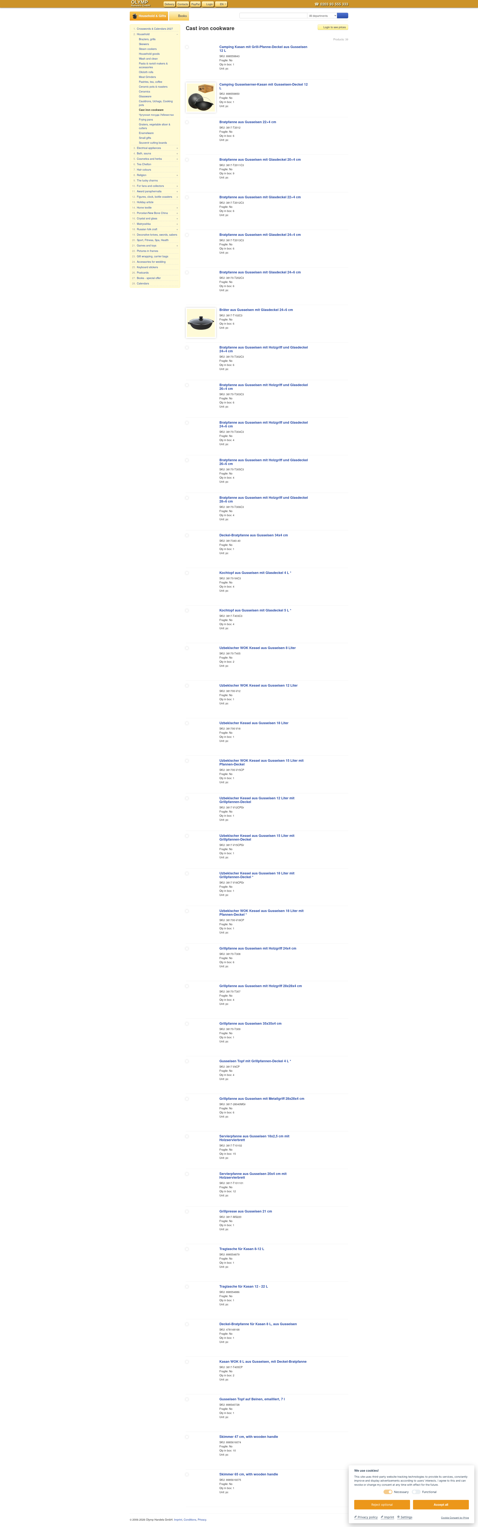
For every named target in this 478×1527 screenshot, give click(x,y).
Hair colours (142, 169)
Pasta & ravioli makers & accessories (153, 65)
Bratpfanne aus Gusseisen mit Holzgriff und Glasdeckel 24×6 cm (263, 424)
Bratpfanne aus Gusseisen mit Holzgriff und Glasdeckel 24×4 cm (263, 349)
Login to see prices (334, 27)
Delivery (169, 4)
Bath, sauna (156, 153)
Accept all (441, 1504)
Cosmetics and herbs (156, 159)
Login (209, 4)
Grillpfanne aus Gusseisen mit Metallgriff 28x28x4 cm (261, 1098)
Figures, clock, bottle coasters (155, 196)
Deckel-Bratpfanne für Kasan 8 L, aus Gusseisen (258, 1323)
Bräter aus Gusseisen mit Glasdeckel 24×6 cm (256, 309)
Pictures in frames (145, 251)
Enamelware (146, 133)
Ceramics (144, 91)
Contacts (183, 4)
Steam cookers (148, 49)
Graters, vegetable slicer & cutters (154, 126)
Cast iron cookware (151, 110)
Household (156, 34)
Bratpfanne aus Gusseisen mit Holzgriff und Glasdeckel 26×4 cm (263, 386)
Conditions (190, 1519)
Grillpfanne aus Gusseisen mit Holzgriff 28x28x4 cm (260, 985)
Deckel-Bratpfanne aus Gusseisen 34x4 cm (253, 535)
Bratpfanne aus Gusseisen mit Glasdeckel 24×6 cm (260, 272)
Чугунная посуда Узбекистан (156, 114)
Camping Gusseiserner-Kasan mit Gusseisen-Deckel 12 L (263, 86)
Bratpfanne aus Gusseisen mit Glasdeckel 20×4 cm (260, 159)
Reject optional (382, 1504)
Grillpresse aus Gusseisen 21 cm (245, 1211)
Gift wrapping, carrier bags (150, 256)
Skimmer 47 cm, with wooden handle (248, 1436)
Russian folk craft (155, 229)
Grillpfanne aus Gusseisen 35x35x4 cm (250, 1023)
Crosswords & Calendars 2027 (153, 28)
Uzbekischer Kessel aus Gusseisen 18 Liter (253, 722)
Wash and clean (148, 58)
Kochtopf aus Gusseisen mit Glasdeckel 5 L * (255, 610)
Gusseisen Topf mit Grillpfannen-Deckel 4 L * (255, 1060)
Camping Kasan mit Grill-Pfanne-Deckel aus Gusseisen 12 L (263, 48)
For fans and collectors (155, 186)
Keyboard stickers (145, 267)
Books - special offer (146, 278)
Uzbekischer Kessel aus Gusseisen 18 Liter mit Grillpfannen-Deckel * (256, 875)
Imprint (178, 1519)
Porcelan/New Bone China (155, 213)
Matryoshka (155, 224)
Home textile (155, 207)
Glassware (145, 96)
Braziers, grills (147, 39)
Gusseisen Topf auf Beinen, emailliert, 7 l (252, 1399)
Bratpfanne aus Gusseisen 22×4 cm (247, 121)
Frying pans (146, 119)
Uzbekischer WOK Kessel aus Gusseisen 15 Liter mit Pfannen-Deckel (261, 762)
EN (221, 4)
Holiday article (142, 202)
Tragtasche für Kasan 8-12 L (241, 1248)
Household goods (149, 54)
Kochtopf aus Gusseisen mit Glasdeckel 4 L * (255, 572)
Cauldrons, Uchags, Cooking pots (156, 103)
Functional (429, 1492)
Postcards (140, 272)
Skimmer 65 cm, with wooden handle (248, 1474)
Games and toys (155, 245)
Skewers (144, 44)
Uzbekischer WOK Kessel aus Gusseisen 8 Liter (257, 647)
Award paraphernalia (155, 191)
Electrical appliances (156, 148)
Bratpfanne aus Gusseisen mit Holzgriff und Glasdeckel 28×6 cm (263, 499)
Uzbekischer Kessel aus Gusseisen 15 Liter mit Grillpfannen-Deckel (256, 837)
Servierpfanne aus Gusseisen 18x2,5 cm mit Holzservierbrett (254, 1138)
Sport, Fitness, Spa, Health (150, 240)
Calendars (140, 283)
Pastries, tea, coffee (150, 82)
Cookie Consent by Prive (455, 1517)
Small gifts (145, 138)
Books (182, 15)
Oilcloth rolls (146, 72)
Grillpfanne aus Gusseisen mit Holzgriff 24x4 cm (257, 948)
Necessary (401, 1492)
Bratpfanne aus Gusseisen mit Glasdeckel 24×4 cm (260, 234)
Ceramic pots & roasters (153, 86)
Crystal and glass (155, 218)
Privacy (202, 1519)
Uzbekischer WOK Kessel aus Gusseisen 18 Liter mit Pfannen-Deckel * (261, 912)
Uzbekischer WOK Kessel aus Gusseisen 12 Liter (258, 685)
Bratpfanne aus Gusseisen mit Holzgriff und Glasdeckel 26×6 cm (263, 461)
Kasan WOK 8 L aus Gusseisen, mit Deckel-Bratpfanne (263, 1361)
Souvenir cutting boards (153, 142)
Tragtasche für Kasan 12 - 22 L (243, 1286)
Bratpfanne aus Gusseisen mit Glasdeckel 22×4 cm (260, 197)
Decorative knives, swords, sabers (154, 234)
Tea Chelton (142, 164)
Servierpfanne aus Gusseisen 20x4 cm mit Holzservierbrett (253, 1175)
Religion (156, 175)
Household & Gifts (152, 15)
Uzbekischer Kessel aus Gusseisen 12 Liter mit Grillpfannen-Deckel (256, 800)
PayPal (195, 4)
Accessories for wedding (149, 262)
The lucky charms (146, 180)
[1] (342, 15)
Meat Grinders (147, 77)
